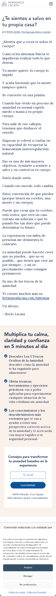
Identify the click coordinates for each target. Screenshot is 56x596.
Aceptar (28, 567)
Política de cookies (17, 592)
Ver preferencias (28, 585)
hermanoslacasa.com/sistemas (25, 298)
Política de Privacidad (36, 592)
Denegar (28, 576)
